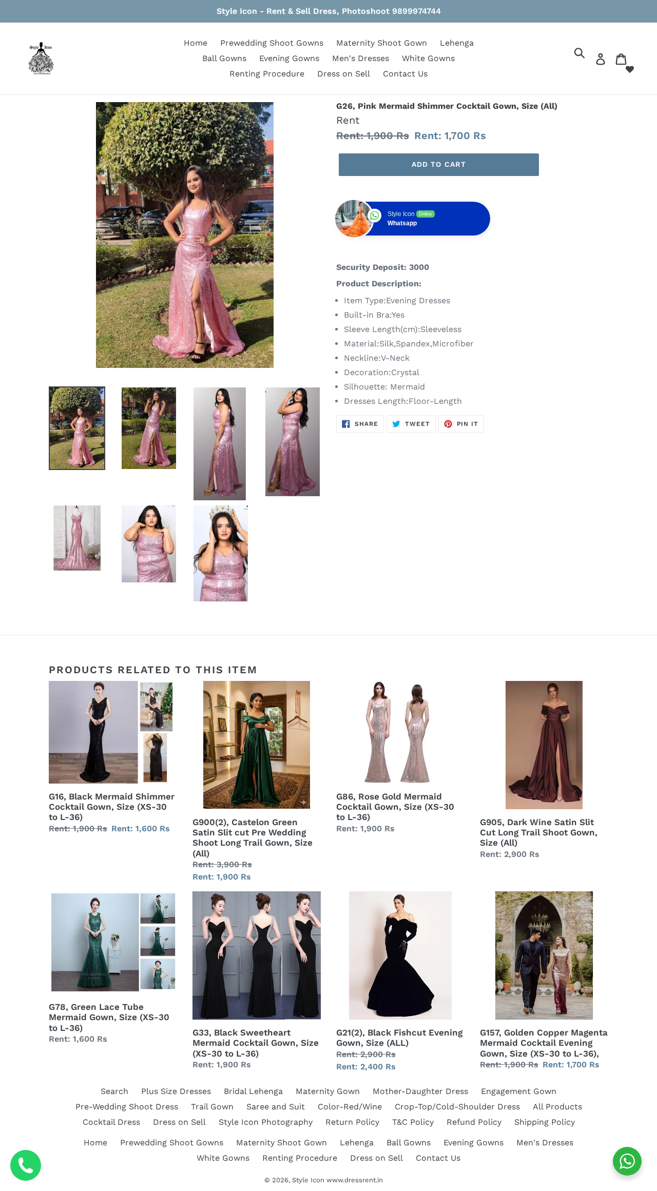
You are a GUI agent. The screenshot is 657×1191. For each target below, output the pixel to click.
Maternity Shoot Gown (381, 43)
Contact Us (405, 74)
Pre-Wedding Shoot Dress (126, 1106)
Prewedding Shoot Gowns (271, 43)
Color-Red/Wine (350, 1106)
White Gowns (428, 58)
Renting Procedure (266, 74)
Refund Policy (474, 1122)
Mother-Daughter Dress (420, 1091)
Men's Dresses (360, 58)
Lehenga (457, 43)
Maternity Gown (328, 1091)
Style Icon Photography (266, 1122)
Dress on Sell (343, 74)
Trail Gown (212, 1106)
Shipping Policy (544, 1122)
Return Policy (352, 1122)
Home (195, 43)
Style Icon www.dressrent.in (337, 1180)
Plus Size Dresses (176, 1091)
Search (114, 1091)
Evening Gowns (289, 58)
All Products (557, 1106)
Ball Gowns (224, 58)
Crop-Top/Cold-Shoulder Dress (457, 1106)
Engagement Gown (518, 1091)
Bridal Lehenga (253, 1091)
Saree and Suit (275, 1106)
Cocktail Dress (111, 1122)
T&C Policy (413, 1122)
